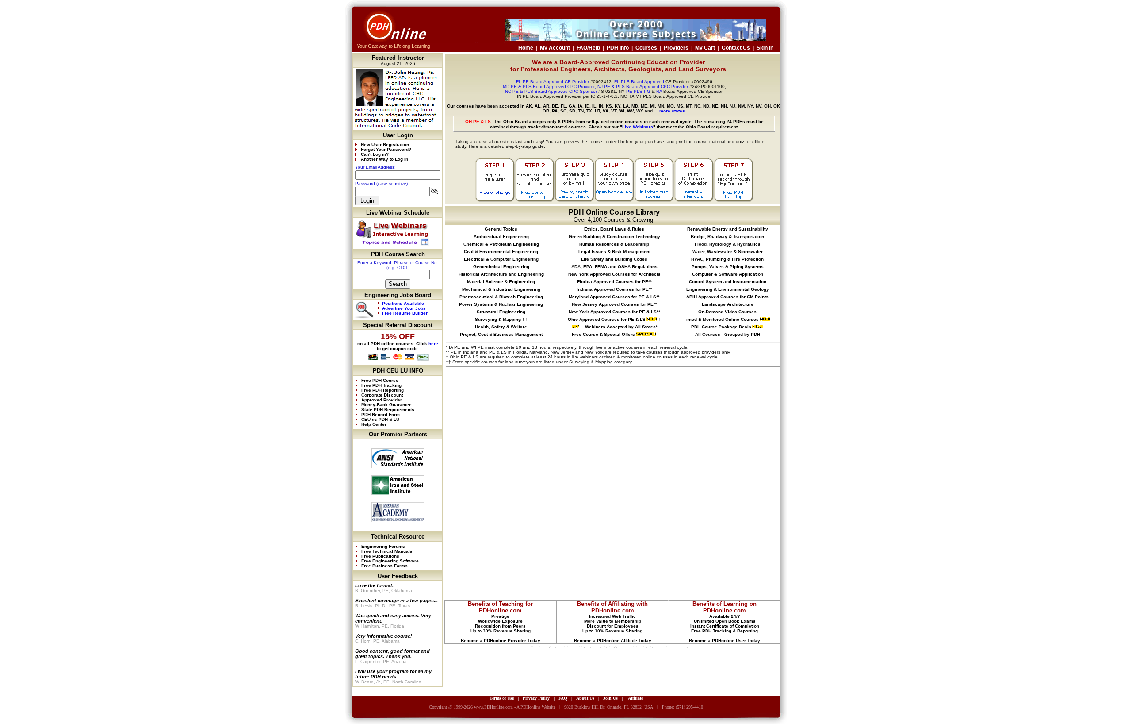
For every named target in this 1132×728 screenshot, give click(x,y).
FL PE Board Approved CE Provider (552, 81)
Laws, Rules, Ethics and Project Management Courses (679, 647)
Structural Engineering (501, 311)
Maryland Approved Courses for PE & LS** (614, 296)
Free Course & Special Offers (603, 334)
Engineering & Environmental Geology (727, 289)
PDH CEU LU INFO (398, 370)
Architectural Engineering (501, 236)
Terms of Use (502, 698)
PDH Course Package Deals (721, 326)
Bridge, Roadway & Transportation (727, 236)
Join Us (610, 698)
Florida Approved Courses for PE (612, 281)
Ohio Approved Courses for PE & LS (607, 319)
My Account (555, 48)
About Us (585, 698)
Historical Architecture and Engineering (501, 274)
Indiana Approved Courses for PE (613, 289)
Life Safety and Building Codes (614, 259)
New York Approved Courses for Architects (614, 274)
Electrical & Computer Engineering (501, 259)
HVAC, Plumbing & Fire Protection (727, 259)
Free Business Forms (384, 565)
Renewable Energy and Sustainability (727, 229)
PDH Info (618, 48)
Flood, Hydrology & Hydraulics (728, 244)
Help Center (373, 424)
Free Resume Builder (405, 313)
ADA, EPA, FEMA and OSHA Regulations (614, 266)
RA (659, 91)
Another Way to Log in (384, 159)
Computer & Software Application (727, 274)
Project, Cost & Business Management (501, 334)
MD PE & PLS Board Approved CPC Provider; (549, 86)
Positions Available (403, 303)
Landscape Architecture (727, 304)
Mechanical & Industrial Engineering (501, 289)
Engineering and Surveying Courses (610, 647)
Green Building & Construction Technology (614, 236)
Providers (676, 48)
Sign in (765, 48)
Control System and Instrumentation (727, 281)
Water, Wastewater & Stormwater (727, 251)
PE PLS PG (638, 91)
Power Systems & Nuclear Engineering (501, 304)
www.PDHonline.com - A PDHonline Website (514, 707)
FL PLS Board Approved (639, 81)
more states (672, 110)
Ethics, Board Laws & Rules (614, 229)
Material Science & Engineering (501, 281)
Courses (646, 48)
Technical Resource (397, 536)
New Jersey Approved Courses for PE (613, 304)
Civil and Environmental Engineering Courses (546, 647)
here (433, 343)
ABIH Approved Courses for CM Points (727, 296)
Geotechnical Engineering (501, 266)
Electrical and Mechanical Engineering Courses (580, 647)
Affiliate (635, 698)
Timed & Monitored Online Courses (721, 319)
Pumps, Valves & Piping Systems (728, 266)
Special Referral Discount (397, 325)
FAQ (562, 698)
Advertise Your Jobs (404, 308)
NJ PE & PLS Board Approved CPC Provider (643, 86)
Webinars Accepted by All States (620, 326)
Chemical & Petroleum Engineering (501, 244)
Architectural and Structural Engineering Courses (642, 647)
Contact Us (736, 48)
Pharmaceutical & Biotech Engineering (501, 296)
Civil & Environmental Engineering (501, 251)
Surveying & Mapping (498, 319)
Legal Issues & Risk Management (614, 251)
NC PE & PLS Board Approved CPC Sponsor (551, 91)
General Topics (501, 229)
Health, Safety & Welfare (501, 326)
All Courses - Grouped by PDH (727, 334)
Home (525, 48)
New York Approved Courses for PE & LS (613, 311)
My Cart (705, 48)
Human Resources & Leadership (614, 244)
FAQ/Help (588, 48)
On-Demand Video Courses (727, 311)
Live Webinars (637, 126)
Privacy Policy (536, 698)
